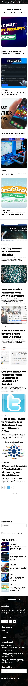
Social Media (6, 462)
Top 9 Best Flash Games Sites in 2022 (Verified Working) (17, 578)
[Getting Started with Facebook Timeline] (14, 232)
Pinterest (17, 12)
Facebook (4, 12)
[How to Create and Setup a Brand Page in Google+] (14, 315)
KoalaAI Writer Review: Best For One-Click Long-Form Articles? (18, 558)
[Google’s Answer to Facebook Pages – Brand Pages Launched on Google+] (14, 356)
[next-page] (14, 487)
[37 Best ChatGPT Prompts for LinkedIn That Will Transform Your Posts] (14, 32)
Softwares (5, 49)
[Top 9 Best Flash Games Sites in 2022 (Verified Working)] (14, 153)
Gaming (4, 170)
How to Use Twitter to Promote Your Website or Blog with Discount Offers (13, 425)
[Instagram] (6, 621)
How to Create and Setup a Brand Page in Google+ (13, 333)
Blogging (5, 415)
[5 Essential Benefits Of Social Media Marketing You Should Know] (14, 450)
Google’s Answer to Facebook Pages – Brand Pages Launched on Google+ (13, 378)
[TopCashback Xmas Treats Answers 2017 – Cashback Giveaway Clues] (14, 193)
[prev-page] (2, 487)
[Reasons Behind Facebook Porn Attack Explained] (14, 274)
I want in (14, 529)
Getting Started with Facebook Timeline (11, 251)
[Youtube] (14, 621)
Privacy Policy (18, 533)
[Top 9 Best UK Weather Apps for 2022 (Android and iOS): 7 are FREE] (14, 113)
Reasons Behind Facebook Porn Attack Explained (12, 292)
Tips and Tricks (6, 210)
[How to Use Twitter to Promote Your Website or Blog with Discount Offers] (14, 403)
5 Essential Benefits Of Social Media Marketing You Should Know (14, 470)
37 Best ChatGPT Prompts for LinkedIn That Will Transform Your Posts (12, 53)
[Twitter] (10, 621)
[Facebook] (3, 621)
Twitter (23, 12)
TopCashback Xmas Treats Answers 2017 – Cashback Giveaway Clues (17, 589)
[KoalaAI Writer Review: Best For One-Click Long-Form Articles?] (14, 73)
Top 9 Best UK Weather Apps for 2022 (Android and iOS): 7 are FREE (18, 568)
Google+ (10, 12)
